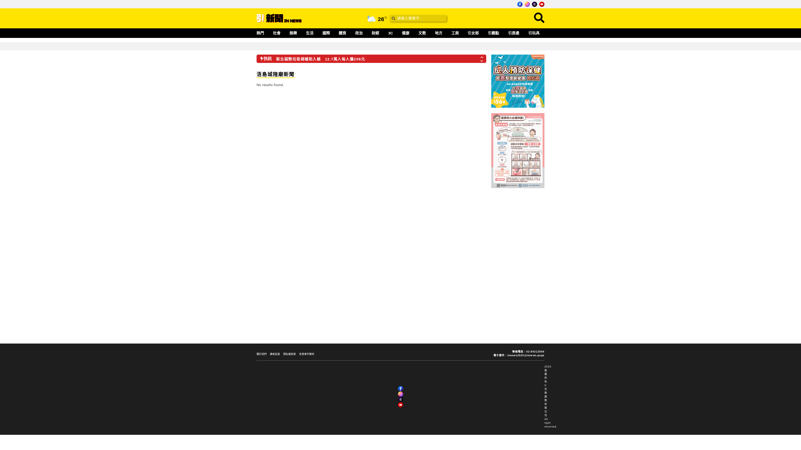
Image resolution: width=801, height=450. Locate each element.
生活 (310, 33)
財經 (375, 33)
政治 (359, 33)
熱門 (260, 33)
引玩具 (534, 33)
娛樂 (293, 33)
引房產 (513, 33)
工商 (455, 33)
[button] (482, 56)
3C (390, 33)
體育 (342, 33)
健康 (405, 33)
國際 (326, 33)
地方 (438, 33)
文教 (422, 33)
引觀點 (493, 33)
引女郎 (473, 33)
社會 (277, 33)
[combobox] (418, 18)
